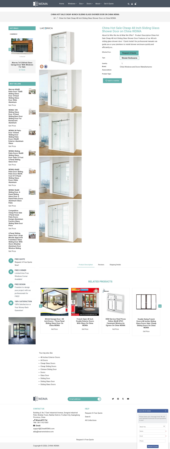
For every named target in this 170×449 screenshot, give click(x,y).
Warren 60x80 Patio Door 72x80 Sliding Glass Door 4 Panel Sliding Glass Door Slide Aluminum (15, 95)
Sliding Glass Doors (48, 384)
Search (87, 417)
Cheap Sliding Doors (48, 366)
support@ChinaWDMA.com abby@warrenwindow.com (43, 429)
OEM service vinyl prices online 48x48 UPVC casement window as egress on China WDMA (116, 322)
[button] (152, 411)
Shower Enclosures (129, 58)
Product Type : (107, 74)
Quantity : (105, 63)
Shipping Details (115, 265)
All (54, 18)
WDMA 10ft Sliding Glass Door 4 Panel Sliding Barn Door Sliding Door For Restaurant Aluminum (15, 116)
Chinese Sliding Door (48, 369)
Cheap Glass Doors (47, 363)
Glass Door (44, 375)
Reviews (101, 265)
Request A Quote (129, 53)
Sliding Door (45, 378)
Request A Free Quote (93, 413)
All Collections (90, 420)
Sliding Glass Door (47, 381)
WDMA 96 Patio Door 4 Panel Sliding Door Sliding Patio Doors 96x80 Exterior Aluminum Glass (15, 136)
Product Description (86, 265)
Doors (42, 372)
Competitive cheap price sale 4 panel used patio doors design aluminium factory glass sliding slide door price (15, 218)
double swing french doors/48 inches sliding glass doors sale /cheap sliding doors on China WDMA (146, 323)
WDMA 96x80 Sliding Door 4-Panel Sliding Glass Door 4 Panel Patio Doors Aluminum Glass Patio (15, 196)
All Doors (44, 360)
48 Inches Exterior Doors (50, 357)
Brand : (104, 66)
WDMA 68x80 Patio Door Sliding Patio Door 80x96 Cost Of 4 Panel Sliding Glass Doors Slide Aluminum (15, 175)
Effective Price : (106, 52)
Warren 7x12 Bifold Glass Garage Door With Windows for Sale (22, 65)
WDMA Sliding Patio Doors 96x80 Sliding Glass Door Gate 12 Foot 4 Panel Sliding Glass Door (15, 156)
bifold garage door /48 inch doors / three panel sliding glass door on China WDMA (54, 322)
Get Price (12, 105)
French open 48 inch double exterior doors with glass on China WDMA (85, 322)
